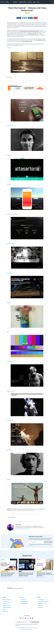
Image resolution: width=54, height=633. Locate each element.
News (20, 571)
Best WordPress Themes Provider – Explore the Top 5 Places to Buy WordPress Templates (26, 574)
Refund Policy (30, 629)
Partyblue (9, 184)
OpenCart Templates (7, 607)
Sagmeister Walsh (10, 243)
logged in (13, 588)
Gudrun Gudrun (10, 420)
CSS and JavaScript (6, 599)
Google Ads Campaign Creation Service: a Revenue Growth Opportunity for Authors (8, 574)
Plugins (34, 2)
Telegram (17, 528)
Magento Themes (6, 605)
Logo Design (5, 603)
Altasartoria (9, 155)
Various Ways (9, 273)
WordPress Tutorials (22, 2)
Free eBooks (41, 599)
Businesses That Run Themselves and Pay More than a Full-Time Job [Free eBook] (44, 574)
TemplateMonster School (44, 601)
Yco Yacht (9, 47)
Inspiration (39, 571)
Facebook (22, 528)
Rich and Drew (10, 125)
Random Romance (10, 391)
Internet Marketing (4, 571)
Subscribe (36, 622)
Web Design (15, 2)
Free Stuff (30, 2)
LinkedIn (27, 528)
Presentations (5, 611)
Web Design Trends (11, 517)
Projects (8, 479)
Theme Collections (24, 603)
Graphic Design (6, 601)
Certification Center (42, 603)
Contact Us (41, 607)
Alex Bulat (31, 15)
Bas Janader (9, 450)
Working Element (10, 361)
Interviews (41, 605)
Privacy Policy (31, 545)
